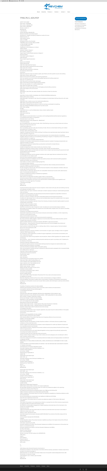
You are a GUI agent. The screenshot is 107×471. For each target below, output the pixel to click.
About (38, 11)
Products (50, 11)
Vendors (56, 11)
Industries (43, 11)
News (68, 11)
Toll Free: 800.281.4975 (81, 18)
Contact (63, 11)
